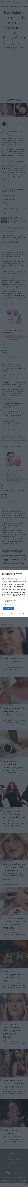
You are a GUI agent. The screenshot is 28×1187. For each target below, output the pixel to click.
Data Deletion (5, 613)
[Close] (24, 573)
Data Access (14, 613)
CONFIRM (9, 608)
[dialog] (14, 593)
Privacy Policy (22, 613)
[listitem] (14, 601)
